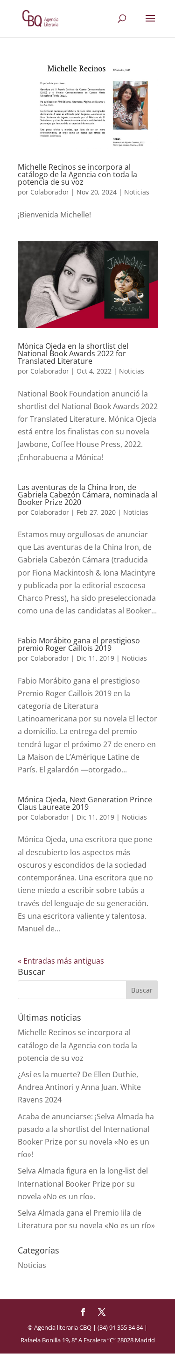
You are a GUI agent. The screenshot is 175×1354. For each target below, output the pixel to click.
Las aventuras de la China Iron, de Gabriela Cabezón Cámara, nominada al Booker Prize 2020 (87, 494)
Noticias (136, 191)
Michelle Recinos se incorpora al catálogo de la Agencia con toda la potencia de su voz (77, 174)
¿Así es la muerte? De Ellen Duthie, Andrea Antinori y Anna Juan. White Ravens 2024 (79, 1087)
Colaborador (49, 191)
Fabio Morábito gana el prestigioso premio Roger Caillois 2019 (79, 644)
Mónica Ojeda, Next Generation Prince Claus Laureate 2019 (85, 803)
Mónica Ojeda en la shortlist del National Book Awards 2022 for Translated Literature (73, 353)
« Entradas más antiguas (61, 961)
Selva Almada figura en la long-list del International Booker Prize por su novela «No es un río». (83, 1183)
